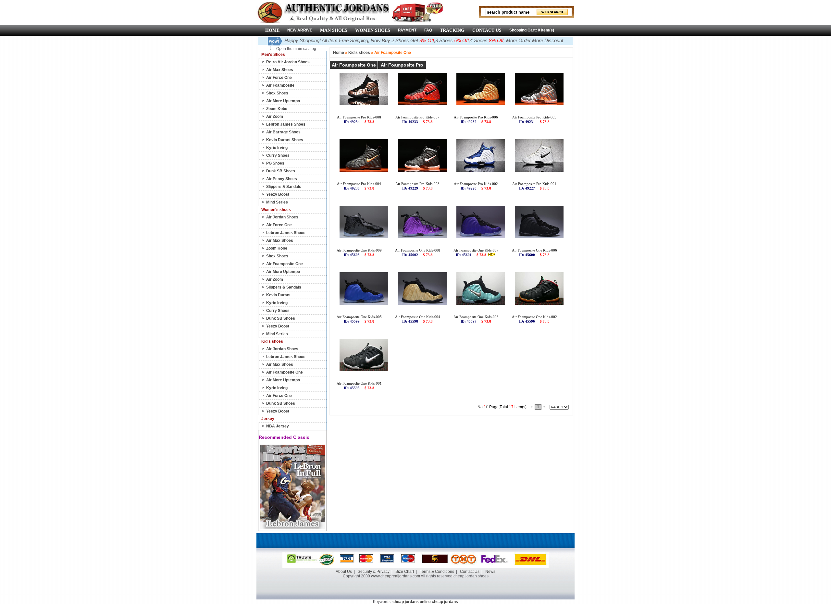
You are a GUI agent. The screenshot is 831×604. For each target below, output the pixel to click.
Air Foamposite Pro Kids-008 (359, 117)
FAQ (428, 30)
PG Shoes (275, 163)
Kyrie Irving (277, 147)
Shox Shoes (277, 93)
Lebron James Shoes (285, 124)
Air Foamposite (280, 85)
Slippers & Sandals (283, 186)
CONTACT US (487, 30)
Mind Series (277, 202)
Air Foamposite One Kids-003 (476, 317)
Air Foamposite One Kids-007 (476, 250)
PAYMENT (407, 30)
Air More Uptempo (283, 101)
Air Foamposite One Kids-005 (359, 317)
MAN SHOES (333, 30)
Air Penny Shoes (281, 179)
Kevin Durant (278, 295)
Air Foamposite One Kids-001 (359, 383)
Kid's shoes (359, 52)
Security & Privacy (374, 571)
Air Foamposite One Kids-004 (417, 317)
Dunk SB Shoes (280, 171)
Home (338, 52)
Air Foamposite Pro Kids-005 (534, 117)
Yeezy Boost (277, 194)
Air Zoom (274, 116)
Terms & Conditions (437, 571)
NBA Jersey (277, 426)
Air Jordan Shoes (282, 217)
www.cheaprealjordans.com (395, 576)
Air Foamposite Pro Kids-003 (417, 184)
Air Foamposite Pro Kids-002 (476, 184)
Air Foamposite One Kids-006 (534, 250)
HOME (272, 30)
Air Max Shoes (279, 70)
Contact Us (469, 571)
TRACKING (452, 30)
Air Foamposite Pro (402, 65)
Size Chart (404, 571)
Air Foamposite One (284, 264)
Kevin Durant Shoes (284, 140)
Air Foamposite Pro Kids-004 (359, 184)
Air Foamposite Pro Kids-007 (417, 117)
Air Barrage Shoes (283, 132)
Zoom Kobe (276, 108)
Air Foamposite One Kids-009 (359, 250)
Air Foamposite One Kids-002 (534, 317)
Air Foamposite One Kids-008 (417, 250)
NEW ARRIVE (299, 30)
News (490, 571)
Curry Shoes (278, 155)
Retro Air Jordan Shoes (288, 62)
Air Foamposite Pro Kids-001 (534, 184)
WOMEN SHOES (372, 30)
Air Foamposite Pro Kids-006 (476, 117)
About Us (344, 571)
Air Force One (279, 77)
